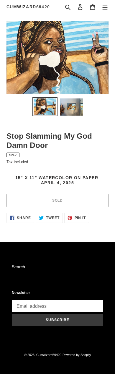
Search (18, 266)
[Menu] (105, 7)
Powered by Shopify (77, 355)
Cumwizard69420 (28, 6)
